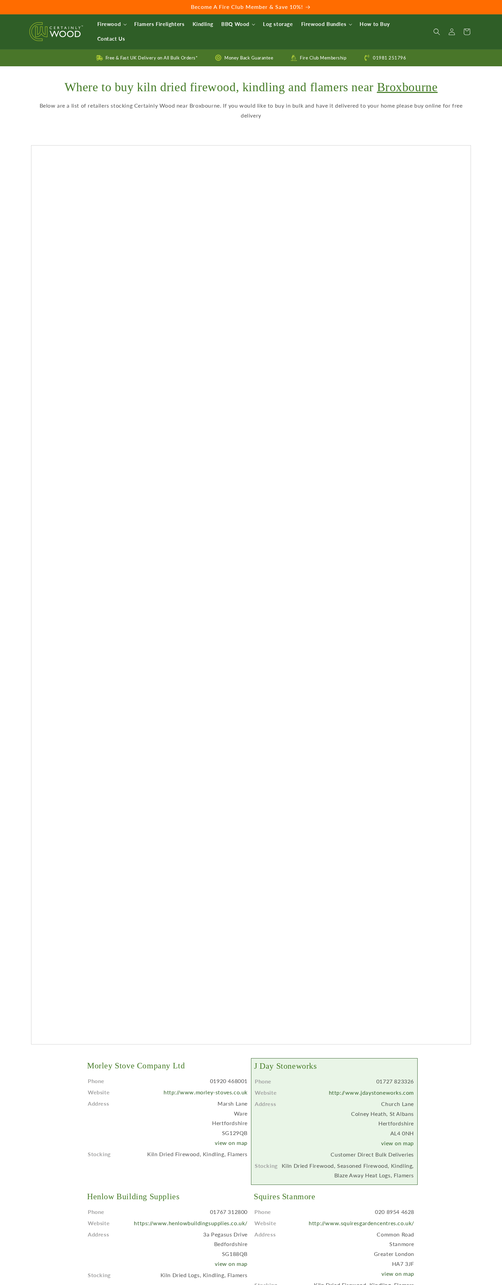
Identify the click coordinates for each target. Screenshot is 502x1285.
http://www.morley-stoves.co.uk (206, 1092)
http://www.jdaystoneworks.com (371, 1092)
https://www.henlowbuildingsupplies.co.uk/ (191, 1223)
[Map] (251, 595)
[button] (111, 24)
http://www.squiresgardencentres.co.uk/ (361, 1223)
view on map (231, 1142)
